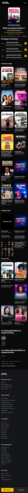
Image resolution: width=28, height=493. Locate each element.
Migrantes (18, 323)
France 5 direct (5, 428)
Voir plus (24, 36)
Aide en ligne (4, 398)
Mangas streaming (6, 462)
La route (3, 129)
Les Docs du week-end (6, 107)
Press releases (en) (6, 384)
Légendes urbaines (20, 302)
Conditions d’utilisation (7, 406)
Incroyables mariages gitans (19, 107)
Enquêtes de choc (20, 176)
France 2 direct (5, 424)
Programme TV (5, 447)
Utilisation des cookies (7, 404)
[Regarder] (25, 43)
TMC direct (4, 436)
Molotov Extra (4, 473)
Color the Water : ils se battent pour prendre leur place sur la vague (20, 244)
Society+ (3, 356)
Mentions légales (5, 402)
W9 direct (3, 434)
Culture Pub (4, 231)
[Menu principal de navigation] (25, 3)
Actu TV (3, 464)
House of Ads (5, 258)
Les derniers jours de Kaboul (7, 280)
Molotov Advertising (6, 386)
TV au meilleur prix (6, 479)
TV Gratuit (3, 452)
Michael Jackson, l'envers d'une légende (6, 178)
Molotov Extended (6, 475)
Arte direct (4, 432)
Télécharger (4, 410)
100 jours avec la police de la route (19, 201)
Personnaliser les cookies (7, 408)
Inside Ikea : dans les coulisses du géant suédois (7, 202)
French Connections (7, 323)
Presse (3, 382)
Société (18, 33)
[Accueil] (5, 2)
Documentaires (11, 33)
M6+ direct (4, 430)
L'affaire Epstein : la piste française (20, 129)
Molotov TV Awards (6, 460)
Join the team (4, 388)
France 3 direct (5, 426)
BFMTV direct (4, 438)
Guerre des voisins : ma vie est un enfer (20, 85)
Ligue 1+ (3, 477)
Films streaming (5, 454)
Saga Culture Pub (19, 279)
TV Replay (3, 449)
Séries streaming (5, 456)
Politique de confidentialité (8, 400)
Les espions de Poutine (5, 85)
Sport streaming (5, 458)
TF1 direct (3, 422)
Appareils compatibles (7, 412)
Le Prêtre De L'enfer (7, 285)
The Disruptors (5, 236)
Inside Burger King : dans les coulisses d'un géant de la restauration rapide (6, 153)
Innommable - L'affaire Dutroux (19, 152)
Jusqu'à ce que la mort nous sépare (20, 236)
